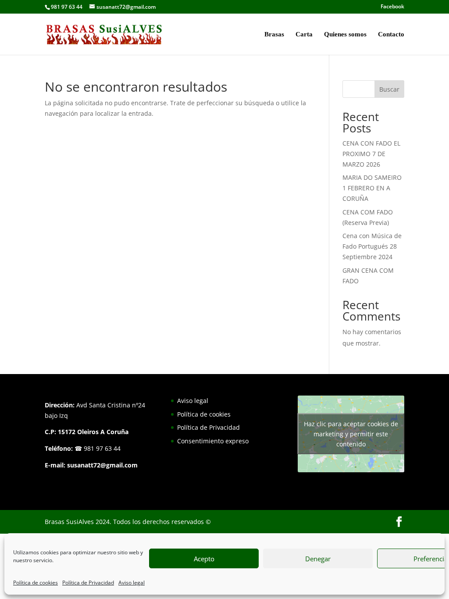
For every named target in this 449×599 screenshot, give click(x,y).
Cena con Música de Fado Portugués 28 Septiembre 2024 (372, 246)
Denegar (318, 558)
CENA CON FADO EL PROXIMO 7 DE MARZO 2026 (371, 153)
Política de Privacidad (88, 582)
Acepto (204, 558)
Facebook (392, 7)
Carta (304, 34)
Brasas (274, 34)
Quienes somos (345, 34)
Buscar (389, 89)
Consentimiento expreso (213, 441)
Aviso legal (131, 582)
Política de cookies (35, 582)
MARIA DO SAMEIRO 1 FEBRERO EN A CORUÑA (372, 188)
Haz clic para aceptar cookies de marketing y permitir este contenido (351, 434)
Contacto (391, 34)
